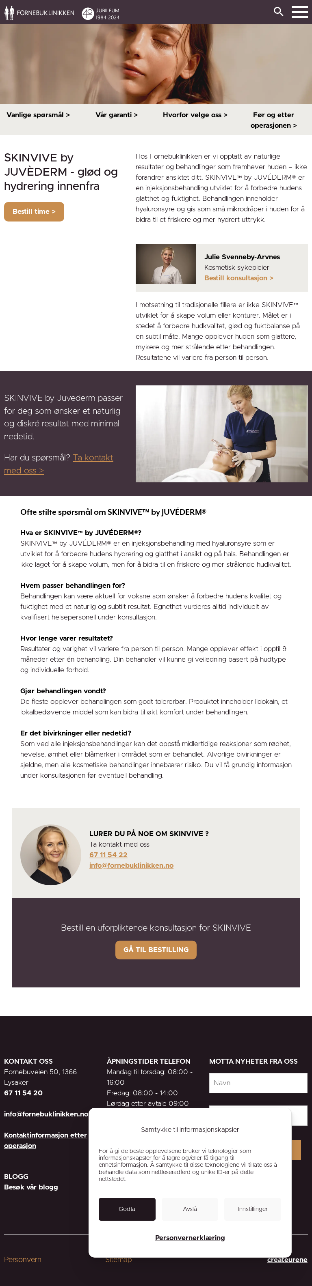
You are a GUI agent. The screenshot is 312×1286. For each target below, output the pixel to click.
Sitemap (118, 1260)
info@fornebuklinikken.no (131, 865)
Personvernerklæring (190, 1237)
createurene (287, 1259)
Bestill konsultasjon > (238, 278)
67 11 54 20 (23, 1093)
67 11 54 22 (108, 855)
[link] (205, 12)
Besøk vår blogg (31, 1187)
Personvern (22, 1260)
